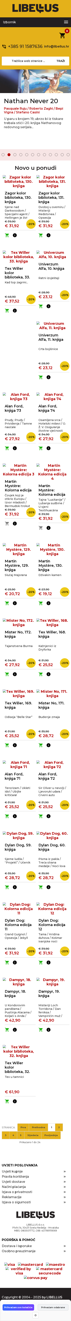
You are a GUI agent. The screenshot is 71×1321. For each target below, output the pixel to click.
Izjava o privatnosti (17, 1192)
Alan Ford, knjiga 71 (14, 776)
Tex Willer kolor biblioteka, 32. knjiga (17, 1069)
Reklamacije (11, 1197)
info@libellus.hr (56, 46)
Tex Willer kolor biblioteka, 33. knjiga (17, 275)
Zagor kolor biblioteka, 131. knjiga (51, 197)
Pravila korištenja (15, 1176)
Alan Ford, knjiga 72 (47, 776)
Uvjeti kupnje (12, 1171)
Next (65, 155)
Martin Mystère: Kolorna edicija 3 (18, 488)
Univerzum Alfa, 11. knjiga (50, 337)
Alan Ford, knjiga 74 (47, 408)
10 (56, 154)
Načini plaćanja (14, 1187)
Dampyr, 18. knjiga (15, 993)
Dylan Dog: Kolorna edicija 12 (51, 924)
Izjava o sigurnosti (16, 1202)
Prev (5, 155)
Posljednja (51, 1135)
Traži (60, 61)
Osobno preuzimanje (19, 1251)
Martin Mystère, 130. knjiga (50, 565)
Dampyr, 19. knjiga (49, 993)
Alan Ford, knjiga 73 (14, 408)
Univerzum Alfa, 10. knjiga (51, 266)
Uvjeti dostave (13, 1182)
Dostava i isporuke (17, 1246)
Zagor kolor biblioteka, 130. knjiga (18, 197)
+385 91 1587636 (25, 46)
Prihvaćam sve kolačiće (18, 1307)
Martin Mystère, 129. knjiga (17, 565)
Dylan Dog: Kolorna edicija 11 (18, 924)
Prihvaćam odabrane (53, 1307)
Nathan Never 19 (30, 101)
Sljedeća (32, 1135)
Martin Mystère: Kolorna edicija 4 (51, 492)
